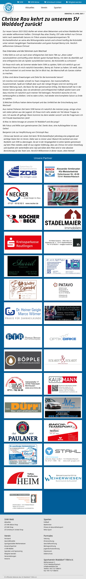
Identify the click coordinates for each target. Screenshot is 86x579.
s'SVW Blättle (8, 549)
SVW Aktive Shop (12, 525)
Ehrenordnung (49, 541)
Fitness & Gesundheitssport (53, 527)
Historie (7, 559)
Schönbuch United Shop (14, 530)
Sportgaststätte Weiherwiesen (15, 544)
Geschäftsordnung (50, 544)
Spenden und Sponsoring (13, 551)
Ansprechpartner (10, 546)
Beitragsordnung (50, 546)
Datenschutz (48, 554)
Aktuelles (7, 522)
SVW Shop (9, 527)
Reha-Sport (48, 530)
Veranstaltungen (10, 556)
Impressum (48, 551)
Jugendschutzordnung (52, 549)
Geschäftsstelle (9, 541)
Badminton (47, 525)
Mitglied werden (10, 554)
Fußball (46, 522)
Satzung (47, 538)
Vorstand (7, 538)
